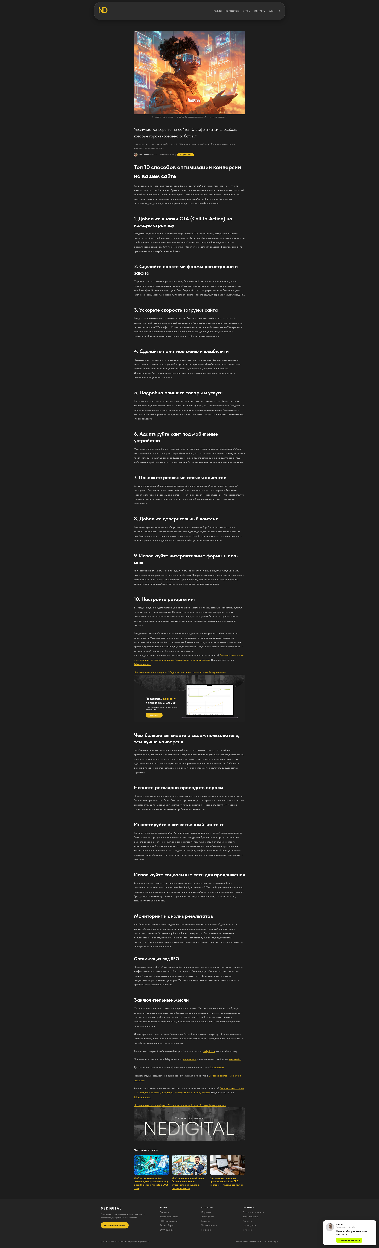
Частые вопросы (209, 1225)
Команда (205, 1221)
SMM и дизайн (167, 1229)
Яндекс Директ (167, 1225)
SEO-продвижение (169, 1221)
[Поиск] (280, 11)
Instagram (247, 1229)
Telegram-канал (142, 664)
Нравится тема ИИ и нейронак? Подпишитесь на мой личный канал (171, 672)
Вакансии (206, 1229)
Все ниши (164, 1212)
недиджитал (189, 1059)
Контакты (259, 11)
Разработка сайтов (169, 1216)
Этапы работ (207, 1216)
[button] (349, 1232)
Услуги (218, 11)
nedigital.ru (209, 1051)
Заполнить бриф (250, 1216)
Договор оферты (271, 1241)
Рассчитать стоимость (114, 1225)
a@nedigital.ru (249, 1225)
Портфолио (232, 11)
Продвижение (185, 155)
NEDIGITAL (111, 1208)
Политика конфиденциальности (248, 1241)
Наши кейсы (217, 1067)
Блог (271, 11)
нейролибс (235, 1059)
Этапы (246, 11)
